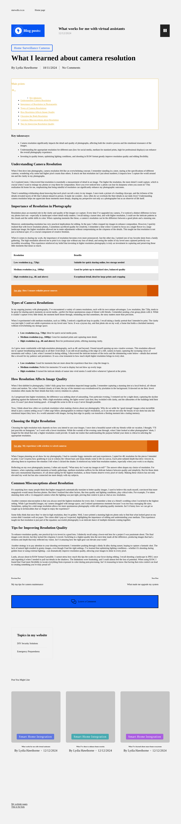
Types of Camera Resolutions (33, 108)
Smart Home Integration (35, 736)
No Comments (71, 67)
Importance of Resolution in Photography (39, 104)
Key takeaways (35, 98)
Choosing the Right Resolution (34, 116)
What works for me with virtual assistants (92, 29)
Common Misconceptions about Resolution (40, 120)
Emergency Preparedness (28, 651)
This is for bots (18, 807)
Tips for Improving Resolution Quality (37, 124)
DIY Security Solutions (27, 643)
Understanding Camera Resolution (36, 100)
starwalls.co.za (17, 10)
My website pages (19, 804)
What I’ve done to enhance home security (90, 746)
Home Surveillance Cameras (32, 48)
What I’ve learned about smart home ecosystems (145, 746)
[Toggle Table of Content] (13, 91)
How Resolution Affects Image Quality (38, 112)
